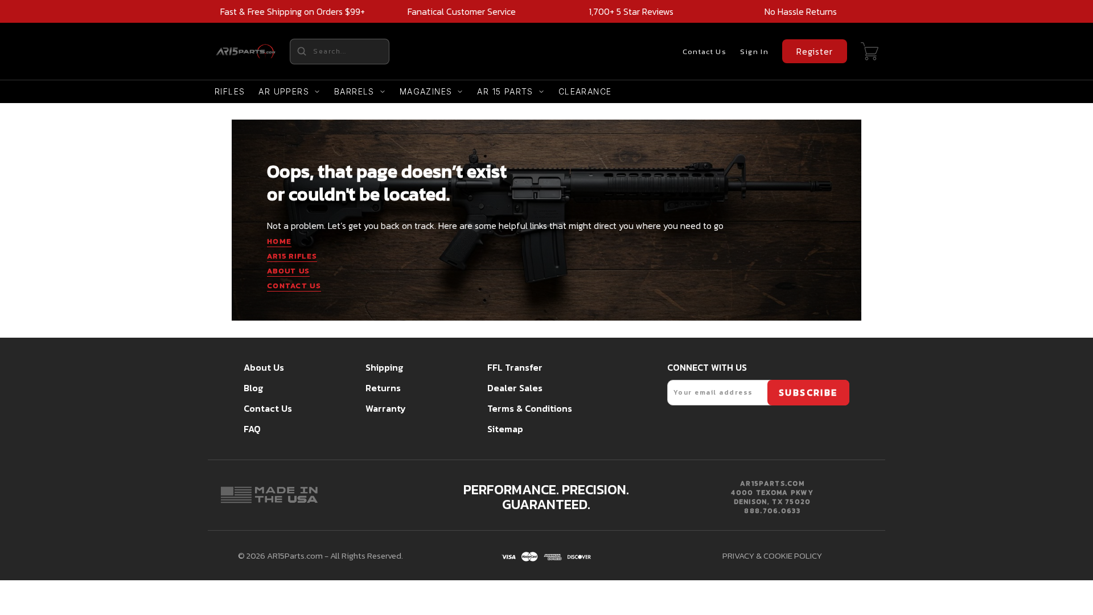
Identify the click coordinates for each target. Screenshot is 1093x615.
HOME (279, 241)
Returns (383, 388)
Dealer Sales (515, 388)
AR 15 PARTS (505, 91)
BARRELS (354, 91)
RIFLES (230, 91)
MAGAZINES (426, 91)
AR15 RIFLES (292, 256)
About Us (264, 367)
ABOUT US (288, 270)
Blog (253, 388)
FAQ (252, 429)
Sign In (754, 51)
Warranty (385, 408)
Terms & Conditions (529, 408)
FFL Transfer (515, 367)
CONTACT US (294, 285)
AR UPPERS (283, 91)
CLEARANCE (585, 91)
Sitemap (505, 429)
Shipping (384, 367)
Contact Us (704, 51)
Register (814, 51)
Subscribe (808, 392)
